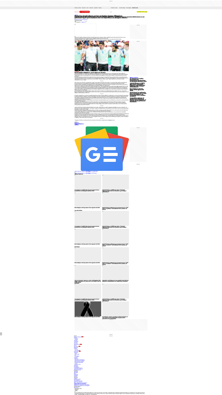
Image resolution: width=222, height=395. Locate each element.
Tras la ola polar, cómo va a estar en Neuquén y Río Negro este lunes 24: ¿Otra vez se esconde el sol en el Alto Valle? (88, 281)
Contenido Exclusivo (78, 368)
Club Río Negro (122, 7)
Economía (76, 341)
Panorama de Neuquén (79, 359)
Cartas (76, 363)
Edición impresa (77, 369)
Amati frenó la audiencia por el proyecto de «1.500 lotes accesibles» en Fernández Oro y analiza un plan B (138, 94)
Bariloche (91, 7)
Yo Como (76, 356)
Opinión (76, 15)
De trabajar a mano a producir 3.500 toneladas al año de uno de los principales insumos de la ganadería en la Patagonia (115, 317)
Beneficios (76, 387)
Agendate (77, 346)
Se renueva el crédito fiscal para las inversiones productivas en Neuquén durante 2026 (138, 80)
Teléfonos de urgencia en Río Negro (81, 384)
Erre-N (76, 349)
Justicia (76, 339)
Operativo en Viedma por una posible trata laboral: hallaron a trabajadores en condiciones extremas (115, 281)
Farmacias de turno (78, 381)
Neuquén (84, 7)
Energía (75, 340)
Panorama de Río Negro (80, 360)
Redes (75, 345)
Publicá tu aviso (77, 379)
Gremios (76, 338)
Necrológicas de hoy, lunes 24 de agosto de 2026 (137, 89)
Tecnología (77, 356)
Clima (76, 353)
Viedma (100, 7)
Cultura (75, 348)
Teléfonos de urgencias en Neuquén (81, 385)
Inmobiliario (76, 367)
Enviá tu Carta (78, 364)
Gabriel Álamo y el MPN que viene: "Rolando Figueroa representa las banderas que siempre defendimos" (114, 190)
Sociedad (76, 352)
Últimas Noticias (78, 336)
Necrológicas (128, 7)
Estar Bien (77, 351)
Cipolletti (96, 7)
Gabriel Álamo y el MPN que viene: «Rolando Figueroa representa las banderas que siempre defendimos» (137, 85)
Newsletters (78, 344)
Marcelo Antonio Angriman (82, 19)
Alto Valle (76, 372)
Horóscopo (77, 354)
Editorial (76, 358)
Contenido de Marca (78, 369)
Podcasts (76, 366)
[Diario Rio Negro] (75, 391)
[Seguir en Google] (75, 36)
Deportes (76, 347)
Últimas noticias (78, 7)
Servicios (76, 343)
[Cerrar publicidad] (1, 333)
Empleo (75, 378)
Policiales (76, 365)
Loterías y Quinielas (78, 381)
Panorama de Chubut (79, 361)
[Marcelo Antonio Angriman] (75, 18)
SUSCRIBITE (142, 11)
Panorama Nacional (79, 362)
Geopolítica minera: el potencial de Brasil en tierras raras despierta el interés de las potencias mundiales (138, 100)
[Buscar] (78, 11)
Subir (76, 390)
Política (75, 337)
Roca (88, 7)
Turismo (75, 342)
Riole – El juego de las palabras (80, 382)
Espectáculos (77, 350)
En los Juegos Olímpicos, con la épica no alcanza (90, 72)
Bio (75, 355)
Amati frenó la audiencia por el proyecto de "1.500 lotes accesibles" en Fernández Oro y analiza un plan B (115, 208)
